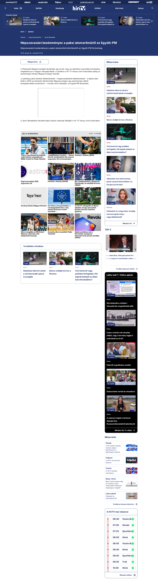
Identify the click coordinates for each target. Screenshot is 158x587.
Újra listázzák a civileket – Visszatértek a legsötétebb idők (120, 304)
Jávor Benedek (49, 37)
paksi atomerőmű (35, 37)
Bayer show (111, 479)
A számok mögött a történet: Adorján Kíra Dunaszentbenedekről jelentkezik (121, 421)
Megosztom (33, 62)
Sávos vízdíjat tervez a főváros (69, 21)
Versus (23, 37)
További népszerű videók (125, 269)
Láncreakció (111, 494)
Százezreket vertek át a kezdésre (121, 391)
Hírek (25, 267)
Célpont (109, 458)
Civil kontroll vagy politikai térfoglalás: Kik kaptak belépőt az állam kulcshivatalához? (106, 24)
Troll (124, 562)
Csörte (109, 468)
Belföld (31, 32)
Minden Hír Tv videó (123, 430)
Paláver (109, 207)
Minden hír (127, 223)
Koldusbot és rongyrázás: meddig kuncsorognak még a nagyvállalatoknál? (121, 214)
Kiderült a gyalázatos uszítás (119, 365)
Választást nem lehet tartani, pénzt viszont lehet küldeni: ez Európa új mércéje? (144, 23)
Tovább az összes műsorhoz (123, 504)
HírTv (22, 32)
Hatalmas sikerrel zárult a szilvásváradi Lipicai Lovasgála (31, 22)
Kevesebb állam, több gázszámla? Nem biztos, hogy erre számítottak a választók (121, 257)
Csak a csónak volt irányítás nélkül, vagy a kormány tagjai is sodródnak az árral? (120, 336)
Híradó (108, 443)
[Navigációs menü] (5, 8)
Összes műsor (126, 575)
